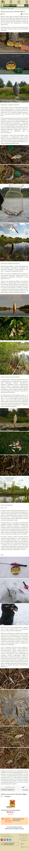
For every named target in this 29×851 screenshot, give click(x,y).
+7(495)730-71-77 (24, 837)
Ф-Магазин (8, 834)
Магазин (6, 5)
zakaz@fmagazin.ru (24, 835)
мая (12, 8)
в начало (26, 790)
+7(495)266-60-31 (24, 840)
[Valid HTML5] (22, 843)
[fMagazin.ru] (3, 1)
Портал (14, 5)
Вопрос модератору (8, 789)
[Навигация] (2, 5)
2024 (9, 8)
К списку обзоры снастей (15, 827)
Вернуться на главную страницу (15, 828)
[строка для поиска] (20, 5)
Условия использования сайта (7, 836)
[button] (2, 840)
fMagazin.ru (1, 8)
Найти (26, 5)
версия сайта (25, 847)
